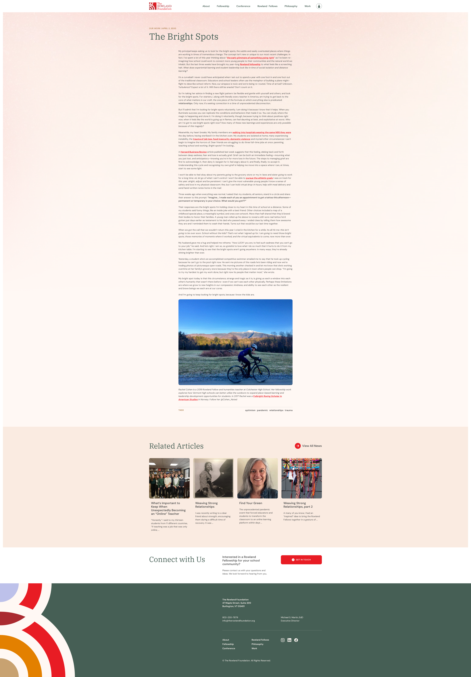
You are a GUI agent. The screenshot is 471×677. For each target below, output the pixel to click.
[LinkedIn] (289, 640)
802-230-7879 (230, 617)
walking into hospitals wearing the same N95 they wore (261, 132)
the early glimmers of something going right (250, 57)
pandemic (262, 410)
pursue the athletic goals (259, 178)
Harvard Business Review (194, 151)
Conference (243, 6)
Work (308, 6)
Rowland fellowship (250, 64)
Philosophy (291, 6)
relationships (276, 410)
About (206, 6)
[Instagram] (283, 640)
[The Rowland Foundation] (160, 6)
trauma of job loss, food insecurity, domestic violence (221, 139)
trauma (289, 410)
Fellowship (223, 6)
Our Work (154, 28)
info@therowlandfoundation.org (238, 620)
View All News (312, 446)
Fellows (267, 6)
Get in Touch (303, 559)
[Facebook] (296, 640)
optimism (250, 410)
